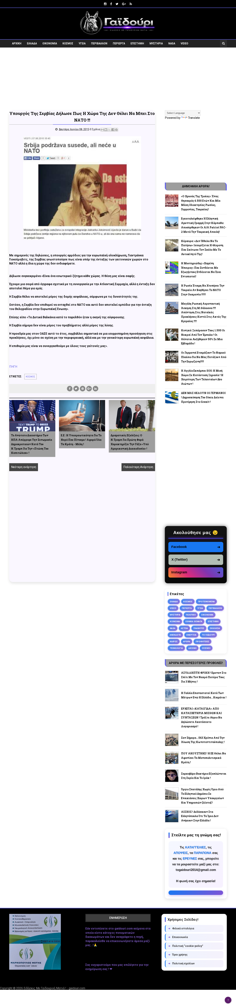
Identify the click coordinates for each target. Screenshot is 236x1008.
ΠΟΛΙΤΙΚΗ (191, 614)
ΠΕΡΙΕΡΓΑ (119, 43)
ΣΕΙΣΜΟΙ (206, 648)
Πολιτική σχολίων (181, 963)
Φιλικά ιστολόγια (181, 928)
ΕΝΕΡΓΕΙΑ (191, 635)
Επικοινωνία (178, 937)
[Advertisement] (118, 79)
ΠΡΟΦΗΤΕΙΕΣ (202, 641)
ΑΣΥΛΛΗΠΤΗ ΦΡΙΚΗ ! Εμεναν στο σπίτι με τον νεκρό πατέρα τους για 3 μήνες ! (203, 677)
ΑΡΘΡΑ (186, 641)
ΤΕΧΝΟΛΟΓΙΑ (176, 648)
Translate (194, 118)
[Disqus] (82, 531)
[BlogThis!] (106, 130)
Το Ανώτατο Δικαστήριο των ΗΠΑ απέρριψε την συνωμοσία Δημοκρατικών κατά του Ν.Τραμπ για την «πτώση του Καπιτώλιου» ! (31, 444)
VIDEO (184, 43)
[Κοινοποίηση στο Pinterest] (116, 130)
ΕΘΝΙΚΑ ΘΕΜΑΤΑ (193, 621)
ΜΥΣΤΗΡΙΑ (156, 43)
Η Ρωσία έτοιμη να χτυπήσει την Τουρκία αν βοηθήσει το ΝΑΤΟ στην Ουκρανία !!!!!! (202, 290)
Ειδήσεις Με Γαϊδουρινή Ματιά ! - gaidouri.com (54, 988)
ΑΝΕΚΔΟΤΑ (175, 635)
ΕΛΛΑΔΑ (32, 43)
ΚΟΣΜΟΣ (68, 43)
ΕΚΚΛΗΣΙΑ (215, 628)
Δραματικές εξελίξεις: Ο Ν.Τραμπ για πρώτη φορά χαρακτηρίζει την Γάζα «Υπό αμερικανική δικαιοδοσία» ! (130, 442)
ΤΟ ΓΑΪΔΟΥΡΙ (208, 635)
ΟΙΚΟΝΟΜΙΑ (49, 43)
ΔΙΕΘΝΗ (192, 648)
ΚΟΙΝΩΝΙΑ (175, 621)
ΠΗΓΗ (13, 366)
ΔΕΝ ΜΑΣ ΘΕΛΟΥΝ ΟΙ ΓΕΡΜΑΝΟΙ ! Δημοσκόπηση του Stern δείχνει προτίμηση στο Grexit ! (203, 397)
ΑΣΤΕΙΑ (184, 628)
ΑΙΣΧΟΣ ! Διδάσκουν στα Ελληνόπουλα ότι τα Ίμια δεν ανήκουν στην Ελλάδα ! (199, 816)
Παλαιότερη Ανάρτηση (138, 467)
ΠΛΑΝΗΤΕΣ (198, 628)
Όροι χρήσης (178, 954)
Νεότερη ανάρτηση (23, 467)
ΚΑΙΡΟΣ (174, 641)
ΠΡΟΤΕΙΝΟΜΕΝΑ (206, 601)
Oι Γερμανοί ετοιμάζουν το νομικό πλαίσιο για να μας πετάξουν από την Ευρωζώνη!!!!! (203, 357)
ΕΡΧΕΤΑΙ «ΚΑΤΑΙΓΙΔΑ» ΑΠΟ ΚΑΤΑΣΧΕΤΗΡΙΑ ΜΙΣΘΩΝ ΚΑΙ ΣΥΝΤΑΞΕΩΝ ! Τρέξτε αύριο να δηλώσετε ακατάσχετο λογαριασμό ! (201, 717)
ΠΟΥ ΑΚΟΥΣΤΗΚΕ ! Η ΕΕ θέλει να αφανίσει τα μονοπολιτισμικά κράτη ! (203, 758)
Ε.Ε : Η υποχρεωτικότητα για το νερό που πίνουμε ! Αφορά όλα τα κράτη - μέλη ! (81, 440)
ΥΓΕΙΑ (82, 43)
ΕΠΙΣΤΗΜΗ (137, 43)
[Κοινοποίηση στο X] (109, 130)
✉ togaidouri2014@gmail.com (196, 892)
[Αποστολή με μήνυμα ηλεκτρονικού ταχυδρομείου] (102, 130)
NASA (171, 43)
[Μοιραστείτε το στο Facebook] (113, 130)
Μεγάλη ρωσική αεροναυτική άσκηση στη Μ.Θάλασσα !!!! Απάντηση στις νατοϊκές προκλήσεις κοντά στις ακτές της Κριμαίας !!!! (203, 312)
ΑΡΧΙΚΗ (16, 43)
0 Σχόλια (95, 129)
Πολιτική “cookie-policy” (185, 945)
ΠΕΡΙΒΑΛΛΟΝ (99, 43)
